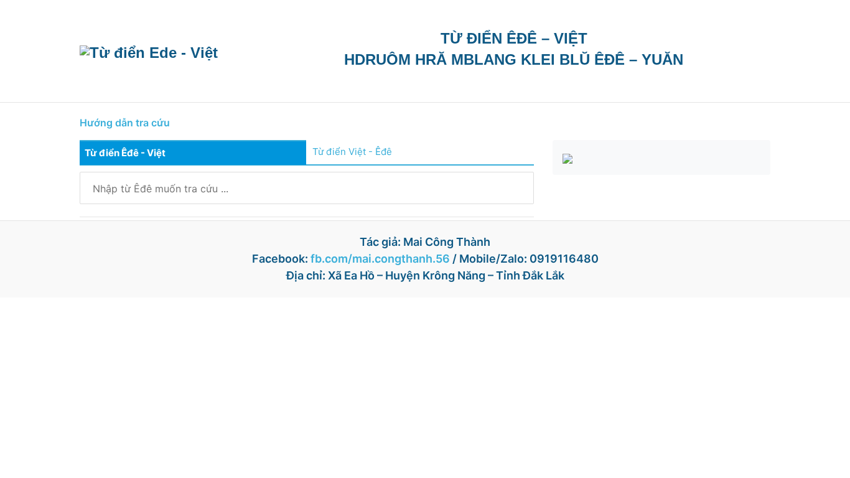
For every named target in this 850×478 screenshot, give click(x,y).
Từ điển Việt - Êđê (352, 151)
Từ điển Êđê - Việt (125, 153)
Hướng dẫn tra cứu (125, 122)
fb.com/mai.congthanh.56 (380, 258)
